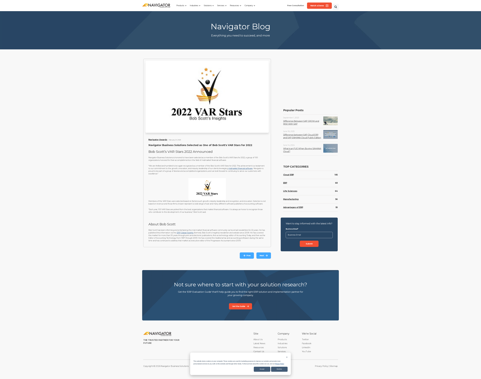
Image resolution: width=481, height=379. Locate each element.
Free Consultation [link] (295, 5)
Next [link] (262, 255)
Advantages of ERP (293, 207)
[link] (156, 5)
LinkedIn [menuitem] (306, 347)
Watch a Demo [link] (317, 6)
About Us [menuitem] (258, 339)
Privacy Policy (279, 364)
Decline (279, 369)
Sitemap (334, 366)
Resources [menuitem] (258, 347)
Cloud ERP (288, 175)
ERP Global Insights (185, 233)
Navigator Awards (157, 139)
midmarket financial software (240, 168)
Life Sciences (290, 191)
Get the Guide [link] (238, 306)
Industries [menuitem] (282, 343)
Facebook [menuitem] (307, 343)
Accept (262, 369)
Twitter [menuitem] (305, 339)
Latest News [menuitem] (259, 343)
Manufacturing (291, 199)
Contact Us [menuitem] (258, 351)
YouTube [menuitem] (306, 351)
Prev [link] (249, 255)
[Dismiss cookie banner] (287, 357)
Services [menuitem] (282, 351)
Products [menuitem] (282, 339)
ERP (285, 183)
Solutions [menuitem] (282, 347)
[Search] (336, 7)
